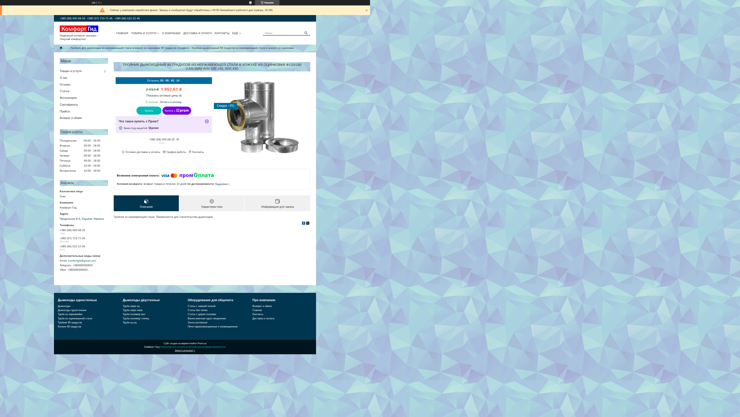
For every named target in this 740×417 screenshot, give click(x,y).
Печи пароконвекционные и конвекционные (213, 326)
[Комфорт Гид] (79, 28)
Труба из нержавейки (70, 314)
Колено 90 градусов (69, 326)
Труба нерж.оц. (131, 306)
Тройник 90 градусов (70, 322)
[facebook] (303, 223)
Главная (122, 33)
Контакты (222, 33)
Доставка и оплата (197, 33)
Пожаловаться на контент (175, 347)
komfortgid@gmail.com (82, 260)
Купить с (170, 110)
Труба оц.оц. (130, 322)
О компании (171, 33)
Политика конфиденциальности (208, 347)
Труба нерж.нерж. (133, 310)
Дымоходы (64, 306)
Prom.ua (202, 343)
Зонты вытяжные (197, 322)
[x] (307, 223)
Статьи (64, 91)
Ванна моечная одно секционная (207, 318)
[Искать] (306, 33)
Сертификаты (69, 104)
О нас (63, 77)
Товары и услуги (143, 33)
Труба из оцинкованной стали (75, 318)
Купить (149, 110)
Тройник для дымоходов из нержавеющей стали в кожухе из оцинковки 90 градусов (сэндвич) (129, 48)
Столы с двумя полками (202, 314)
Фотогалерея (68, 97)
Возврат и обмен (71, 118)
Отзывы (65, 84)
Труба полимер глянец (136, 318)
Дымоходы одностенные (72, 310)
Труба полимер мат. (134, 314)
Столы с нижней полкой (201, 306)
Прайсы (65, 111)
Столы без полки (197, 310)
